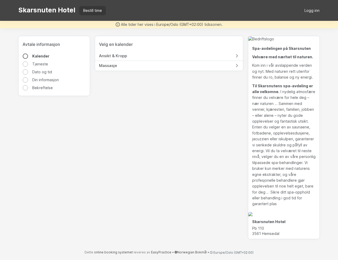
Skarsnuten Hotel (46, 10)
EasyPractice (161, 252)
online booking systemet (113, 252)
